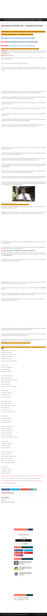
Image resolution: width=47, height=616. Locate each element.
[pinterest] (28, 553)
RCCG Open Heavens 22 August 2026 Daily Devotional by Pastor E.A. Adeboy (25, 573)
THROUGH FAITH (21, 599)
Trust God (26, 599)
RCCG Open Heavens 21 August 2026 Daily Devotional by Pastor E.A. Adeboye (25, 562)
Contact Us (44, 614)
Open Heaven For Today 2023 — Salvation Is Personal (12, 23)
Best (2, 28)
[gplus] (18, 553)
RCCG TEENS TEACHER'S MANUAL (23, 597)
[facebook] (18, 550)
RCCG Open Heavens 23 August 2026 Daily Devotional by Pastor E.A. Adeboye (25, 568)
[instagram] (18, 555)
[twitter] (28, 550)
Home (2, 23)
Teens (16, 597)
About (40, 614)
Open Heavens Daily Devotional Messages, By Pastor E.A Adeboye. (23, 19)
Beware (16, 599)
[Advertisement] (23, 9)
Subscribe (23, 540)
